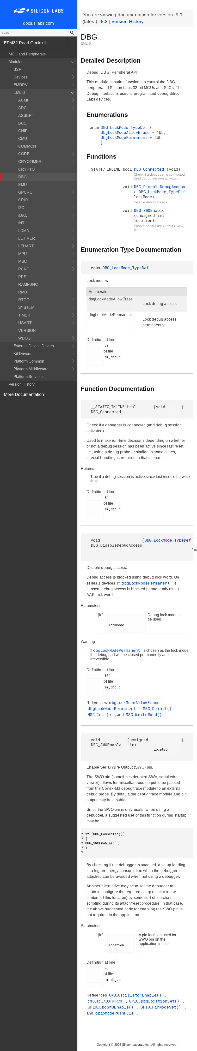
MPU (22, 254)
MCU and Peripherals (27, 54)
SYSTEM (26, 307)
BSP (17, 69)
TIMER (24, 315)
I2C (21, 208)
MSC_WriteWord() (145, 714)
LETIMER (26, 238)
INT (21, 223)
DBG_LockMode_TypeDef (125, 127)
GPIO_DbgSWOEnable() (112, 1006)
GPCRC (25, 192)
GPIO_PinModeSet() (162, 1006)
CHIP (23, 131)
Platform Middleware (31, 369)
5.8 (105, 21)
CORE (24, 154)
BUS (22, 123)
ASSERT (26, 115)
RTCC (23, 300)
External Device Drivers (33, 346)
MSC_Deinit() (158, 708)
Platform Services (28, 377)
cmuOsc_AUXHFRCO (106, 1000)
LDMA (23, 231)
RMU (22, 292)
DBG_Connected (150, 169)
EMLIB (19, 92)
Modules (16, 62)
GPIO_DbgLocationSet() (155, 1000)
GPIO (23, 200)
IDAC (23, 215)
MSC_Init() (101, 714)
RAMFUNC (28, 284)
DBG (22, 177)
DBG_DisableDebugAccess (159, 186)
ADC (22, 108)
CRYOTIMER (30, 162)
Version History (22, 384)
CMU (22, 139)
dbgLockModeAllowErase (126, 132)
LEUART (26, 246)
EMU (22, 185)
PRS (22, 277)
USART (25, 323)
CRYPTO (26, 169)
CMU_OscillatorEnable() (136, 994)
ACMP (24, 100)
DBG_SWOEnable (149, 210)
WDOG (24, 338)
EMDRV (20, 85)
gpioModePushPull (115, 1012)
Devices (20, 77)
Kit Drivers (22, 354)
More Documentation (24, 394)
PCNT (23, 269)
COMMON (27, 146)
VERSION (27, 330)
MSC (22, 261)
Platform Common (28, 361)
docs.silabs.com (38, 23)
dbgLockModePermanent (125, 137)
